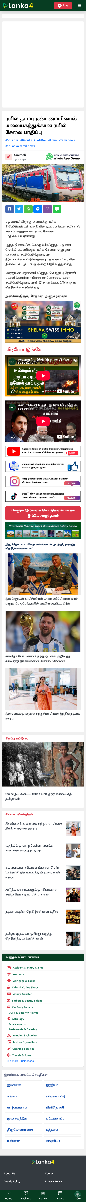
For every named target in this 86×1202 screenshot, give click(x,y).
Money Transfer (22, 994)
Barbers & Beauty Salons (27, 1000)
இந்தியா (52, 1085)
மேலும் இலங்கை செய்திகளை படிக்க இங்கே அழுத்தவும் (43, 513)
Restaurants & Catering (23, 1029)
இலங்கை (14, 1085)
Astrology (18, 1019)
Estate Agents (17, 1024)
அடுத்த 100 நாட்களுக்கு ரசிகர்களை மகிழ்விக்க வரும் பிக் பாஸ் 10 (31, 892)
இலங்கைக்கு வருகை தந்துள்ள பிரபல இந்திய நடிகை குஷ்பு (42, 716)
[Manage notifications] (77, 1194)
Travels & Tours (21, 1055)
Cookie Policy (12, 1181)
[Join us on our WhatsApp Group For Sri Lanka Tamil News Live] (63, 156)
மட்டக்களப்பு (55, 1118)
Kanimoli (19, 155)
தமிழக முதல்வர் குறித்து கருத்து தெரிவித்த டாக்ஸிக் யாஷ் (28, 936)
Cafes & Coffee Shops (25, 987)
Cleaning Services (23, 1048)
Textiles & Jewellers (25, 1042)
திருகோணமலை (20, 1130)
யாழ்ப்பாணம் (17, 1107)
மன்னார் (13, 1141)
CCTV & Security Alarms (23, 1012)
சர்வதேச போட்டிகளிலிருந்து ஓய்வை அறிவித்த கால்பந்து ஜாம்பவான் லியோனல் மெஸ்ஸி (38, 659)
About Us (9, 1173)
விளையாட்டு (55, 1096)
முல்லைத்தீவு (17, 1118)
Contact (49, 1173)
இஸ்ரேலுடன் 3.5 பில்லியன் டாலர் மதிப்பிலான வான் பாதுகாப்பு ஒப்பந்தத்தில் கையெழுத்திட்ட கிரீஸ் (41, 601)
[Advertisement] (43, 64)
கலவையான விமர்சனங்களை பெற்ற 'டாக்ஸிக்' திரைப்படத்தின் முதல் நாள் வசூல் (32, 872)
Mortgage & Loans (23, 981)
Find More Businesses (20, 1060)
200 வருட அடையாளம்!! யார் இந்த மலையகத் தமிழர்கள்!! (38, 796)
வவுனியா (53, 1141)
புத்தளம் (52, 1130)
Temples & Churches (25, 1035)
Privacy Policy (53, 1181)
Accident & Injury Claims (28, 967)
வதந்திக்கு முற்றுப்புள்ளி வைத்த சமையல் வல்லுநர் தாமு (29, 848)
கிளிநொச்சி (55, 1107)
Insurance (18, 974)
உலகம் (12, 1096)
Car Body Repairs (22, 1007)
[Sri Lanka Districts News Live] (43, 530)
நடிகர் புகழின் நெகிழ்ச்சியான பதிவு (31, 911)
